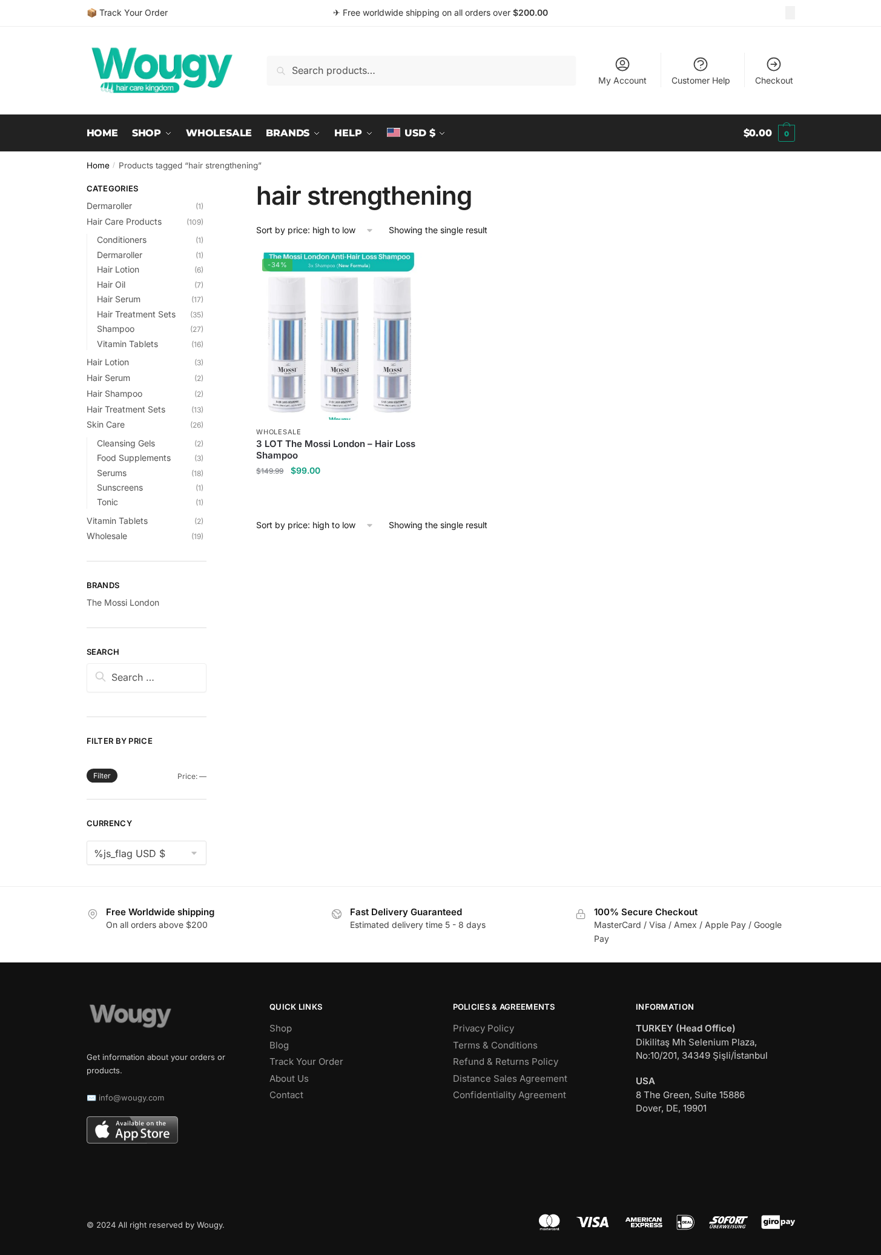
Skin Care (106, 424)
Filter (102, 775)
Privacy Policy (483, 1028)
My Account (622, 80)
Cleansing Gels (126, 443)
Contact (286, 1095)
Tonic (107, 502)
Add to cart (340, 494)
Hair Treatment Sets (136, 314)
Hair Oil (111, 284)
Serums (112, 473)
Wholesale (278, 432)
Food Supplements (134, 457)
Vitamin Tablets (127, 344)
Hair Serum (118, 299)
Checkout (774, 80)
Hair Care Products (124, 221)
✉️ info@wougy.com (125, 1097)
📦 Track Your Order (127, 12)
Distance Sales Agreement (510, 1078)
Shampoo (115, 328)
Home (98, 165)
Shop (280, 1028)
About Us (289, 1078)
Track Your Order (306, 1061)
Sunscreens (120, 487)
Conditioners (122, 239)
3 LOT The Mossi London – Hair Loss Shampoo (335, 450)
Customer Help (700, 80)
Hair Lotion (118, 269)
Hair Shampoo (114, 393)
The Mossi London (123, 602)
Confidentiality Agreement (509, 1095)
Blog (279, 1045)
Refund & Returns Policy (505, 1061)
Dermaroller (109, 205)
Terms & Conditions (495, 1045)
